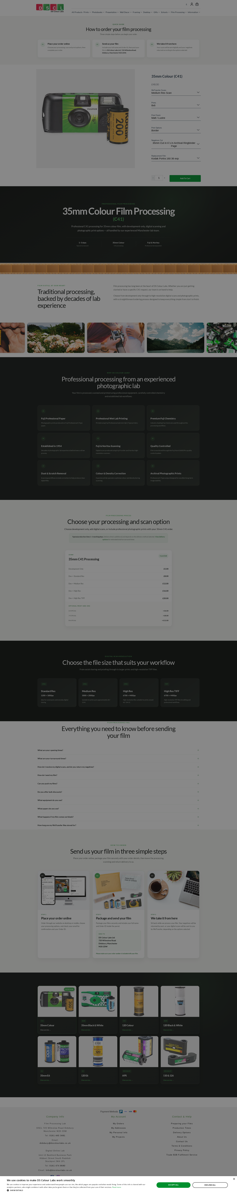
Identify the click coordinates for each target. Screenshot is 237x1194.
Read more (116, 1187)
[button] (79, 1190)
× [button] (234, 1179)
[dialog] (118, 1185)
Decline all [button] (210, 1185)
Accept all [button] (173, 1185)
